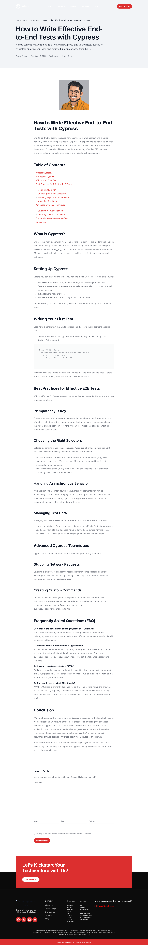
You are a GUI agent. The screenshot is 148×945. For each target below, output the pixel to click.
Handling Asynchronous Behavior (53, 197)
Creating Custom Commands (51, 214)
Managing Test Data (47, 201)
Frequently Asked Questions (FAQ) (52, 218)
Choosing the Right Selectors (52, 193)
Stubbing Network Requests (51, 211)
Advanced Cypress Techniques (50, 205)
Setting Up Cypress (45, 176)
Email (63, 821)
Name (36, 821)
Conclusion (41, 222)
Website (92, 821)
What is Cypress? (44, 173)
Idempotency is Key (47, 190)
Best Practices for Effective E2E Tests (53, 184)
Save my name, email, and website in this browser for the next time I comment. (64, 834)
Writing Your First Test (46, 180)
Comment (38, 783)
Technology (54, 56)
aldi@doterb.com (106, 906)
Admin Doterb (22, 56)
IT (35, 757)
